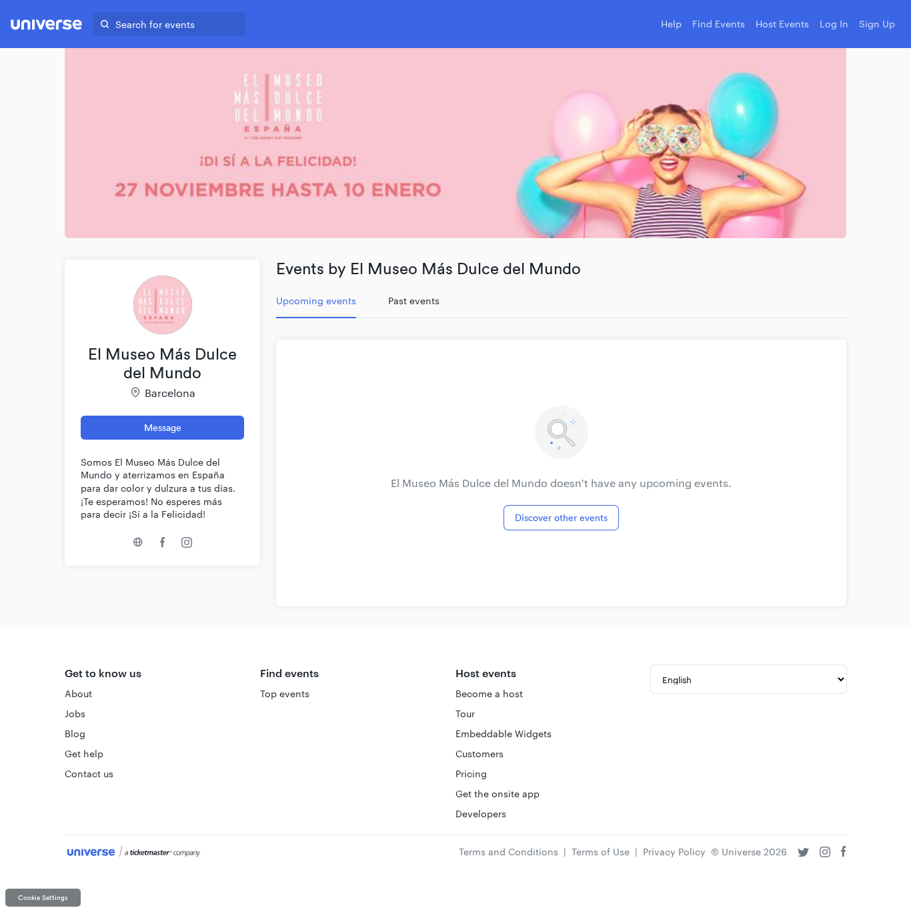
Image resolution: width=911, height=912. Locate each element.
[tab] (316, 301)
